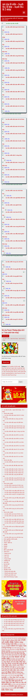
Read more (6, 362)
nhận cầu (6, 32)
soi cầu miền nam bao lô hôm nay (13, 514)
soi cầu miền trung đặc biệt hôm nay (14, 490)
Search (20, 381)
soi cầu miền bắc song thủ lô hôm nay (14, 478)
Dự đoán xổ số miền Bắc (13, 657)
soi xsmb (21, 684)
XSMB (5, 544)
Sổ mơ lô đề (7, 541)
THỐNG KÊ (7, 560)
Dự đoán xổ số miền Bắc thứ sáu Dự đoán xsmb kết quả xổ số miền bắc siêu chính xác (14, 663)
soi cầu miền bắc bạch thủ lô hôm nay (14, 426)
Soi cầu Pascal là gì (11, 375)
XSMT (5, 548)
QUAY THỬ (7, 568)
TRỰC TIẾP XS (8, 542)
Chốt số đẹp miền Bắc (9, 644)
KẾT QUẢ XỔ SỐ (8, 550)
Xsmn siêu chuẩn (8, 512)
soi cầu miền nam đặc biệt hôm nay (14, 519)
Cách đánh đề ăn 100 (12, 649)
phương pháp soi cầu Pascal (13, 373)
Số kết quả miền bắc (10, 571)
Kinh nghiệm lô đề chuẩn (13, 366)
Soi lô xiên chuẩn (14, 684)
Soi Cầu (8, 677)
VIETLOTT (6, 551)
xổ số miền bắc (10, 688)
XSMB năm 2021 (15, 686)
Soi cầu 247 (14, 677)
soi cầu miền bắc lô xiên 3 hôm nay (14, 471)
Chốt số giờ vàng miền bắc (11, 640)
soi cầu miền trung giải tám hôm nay (14, 492)
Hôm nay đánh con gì (13, 666)
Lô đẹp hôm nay (12, 672)
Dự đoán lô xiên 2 (10, 653)
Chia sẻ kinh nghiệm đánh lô (18, 638)
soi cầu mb (13, 682)
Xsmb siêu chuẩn (8, 413)
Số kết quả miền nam (10, 575)
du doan (20, 649)
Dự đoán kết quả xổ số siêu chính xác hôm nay (13, 653)
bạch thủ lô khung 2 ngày (11, 576)
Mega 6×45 (7, 553)
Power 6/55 (7, 559)
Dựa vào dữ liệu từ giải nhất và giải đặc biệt (13, 368)
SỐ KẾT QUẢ (7, 569)
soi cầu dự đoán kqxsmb (13, 678)
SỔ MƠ (6, 566)
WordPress (14, 694)
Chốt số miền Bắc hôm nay (13, 640)
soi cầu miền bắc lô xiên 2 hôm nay (14, 469)
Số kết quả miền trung (10, 573)
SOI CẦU (6, 562)
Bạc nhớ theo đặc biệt (6, 638)
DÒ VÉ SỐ (6, 564)
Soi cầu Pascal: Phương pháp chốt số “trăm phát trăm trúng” (13, 331)
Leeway (21, 694)
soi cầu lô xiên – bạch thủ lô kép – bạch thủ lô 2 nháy (13, 6)
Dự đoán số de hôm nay (13, 655)
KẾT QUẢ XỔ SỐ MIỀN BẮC (14, 668)
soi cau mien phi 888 (11, 675)
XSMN (5, 546)
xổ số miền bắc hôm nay (13, 688)
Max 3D (6, 555)
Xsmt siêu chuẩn (8, 483)
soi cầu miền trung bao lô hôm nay (13, 485)
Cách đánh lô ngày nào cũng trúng (14, 646)
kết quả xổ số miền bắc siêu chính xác (13, 670)
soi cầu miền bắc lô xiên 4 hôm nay (14, 472)
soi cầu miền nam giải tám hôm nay (14, 521)
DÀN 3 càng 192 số (13, 651)
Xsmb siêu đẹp (8, 460)
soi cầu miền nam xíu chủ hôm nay (13, 537)
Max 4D (6, 557)
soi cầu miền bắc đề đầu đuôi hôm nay (14, 619)
